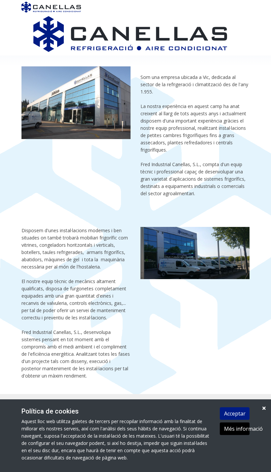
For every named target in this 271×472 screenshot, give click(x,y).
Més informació (237, 428)
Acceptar (235, 413)
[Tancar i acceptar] (264, 408)
